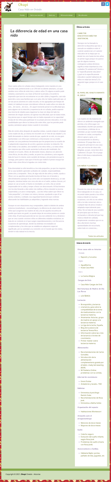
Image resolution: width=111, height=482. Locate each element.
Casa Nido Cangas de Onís (91, 284)
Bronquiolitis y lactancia (90, 304)
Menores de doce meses (91, 423)
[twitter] (107, 4)
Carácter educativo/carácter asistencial (87, 35)
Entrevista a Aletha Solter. (91, 403)
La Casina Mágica (88, 276)
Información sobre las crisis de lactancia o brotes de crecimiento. (92, 335)
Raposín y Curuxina (88, 257)
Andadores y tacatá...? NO (91, 384)
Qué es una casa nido (36, 15)
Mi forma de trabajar (67, 15)
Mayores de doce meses (91, 425)
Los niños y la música (87, 166)
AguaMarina (86, 265)
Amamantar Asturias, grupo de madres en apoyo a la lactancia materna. (92, 320)
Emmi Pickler (86, 381)
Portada (22, 15)
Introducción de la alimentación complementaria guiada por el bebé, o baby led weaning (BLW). (92, 362)
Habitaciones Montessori (91, 411)
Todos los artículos (96, 236)
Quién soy (52, 15)
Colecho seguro (87, 434)
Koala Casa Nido (87, 267)
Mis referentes (82, 15)
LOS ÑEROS (85, 296)
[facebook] (103, 4)
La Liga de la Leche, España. (92, 325)
